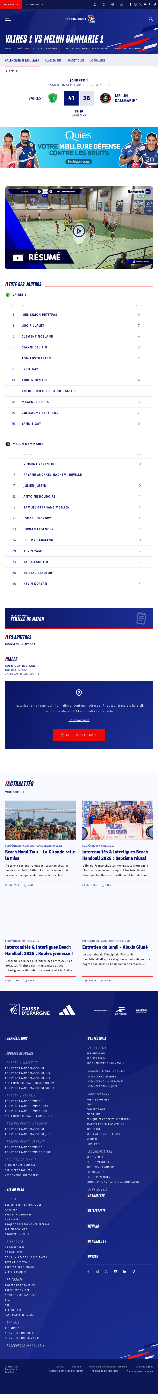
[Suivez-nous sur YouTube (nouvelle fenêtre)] (145, 4)
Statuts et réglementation (105, 1124)
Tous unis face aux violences (26, 1257)
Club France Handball (21, 1165)
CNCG (90, 1104)
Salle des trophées (18, 1170)
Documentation (100, 1151)
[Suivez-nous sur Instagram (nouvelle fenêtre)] (135, 4)
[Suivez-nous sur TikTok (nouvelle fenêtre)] (155, 4)
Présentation (96, 1053)
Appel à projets (16, 1272)
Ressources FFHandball (26, 1345)
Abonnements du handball (106, 1063)
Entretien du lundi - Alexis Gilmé (115, 947)
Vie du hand (15, 1190)
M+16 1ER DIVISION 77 (101, 49)
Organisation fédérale (107, 1071)
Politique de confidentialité (105, 1371)
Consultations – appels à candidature (113, 1181)
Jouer (11, 1199)
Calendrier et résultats (22, 60)
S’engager (15, 1242)
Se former (15, 1279)
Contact (60, 1366)
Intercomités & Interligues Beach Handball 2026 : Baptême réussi (115, 855)
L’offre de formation (20, 1285)
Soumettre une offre (20, 1333)
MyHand (93, 1226)
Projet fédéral (97, 1058)
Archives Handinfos (101, 1167)
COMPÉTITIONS (96, 1109)
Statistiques (75, 60)
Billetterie (96, 1211)
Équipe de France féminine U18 (26, 1111)
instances (9, 4)
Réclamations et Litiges (103, 1134)
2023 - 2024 (37, 49)
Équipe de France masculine (25, 1068)
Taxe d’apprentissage (19, 1315)
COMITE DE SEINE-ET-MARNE (76, 49)
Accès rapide (32, 4)
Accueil (9, 49)
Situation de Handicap (20, 1295)
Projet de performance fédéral (27, 1224)
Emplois (13, 1322)
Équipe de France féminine (23, 1101)
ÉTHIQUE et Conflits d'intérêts (108, 1119)
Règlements (95, 1157)
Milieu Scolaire (16, 1229)
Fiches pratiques (98, 1177)
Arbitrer (11, 1209)
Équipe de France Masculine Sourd (29, 1088)
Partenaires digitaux (20, 1267)
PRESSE (93, 1257)
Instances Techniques (102, 1086)
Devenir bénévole (17, 1262)
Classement (53, 60)
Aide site (76, 1366)
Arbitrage (94, 1129)
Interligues (107, 845)
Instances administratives (105, 1081)
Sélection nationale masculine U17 (30, 1083)
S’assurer (12, 1219)
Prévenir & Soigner (18, 1214)
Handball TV (97, 1242)
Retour (13, 71)
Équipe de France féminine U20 (26, 1106)
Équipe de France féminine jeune (28, 1152)
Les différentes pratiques (23, 1204)
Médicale (93, 1139)
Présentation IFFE (17, 1290)
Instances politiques (101, 1076)
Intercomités (31, 941)
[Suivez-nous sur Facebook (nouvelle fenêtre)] (130, 4)
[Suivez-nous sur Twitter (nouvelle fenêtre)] (140, 4)
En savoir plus (79, 720)
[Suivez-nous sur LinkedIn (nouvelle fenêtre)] (150, 4)
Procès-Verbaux (98, 1162)
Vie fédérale (97, 1039)
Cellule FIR (13, 1310)
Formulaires (96, 1172)
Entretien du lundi (119, 941)
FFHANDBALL (97, 1048)
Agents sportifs (98, 1099)
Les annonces (14, 1328)
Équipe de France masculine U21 (27, 1073)
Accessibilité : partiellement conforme (108, 1366)
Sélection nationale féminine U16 (28, 1116)
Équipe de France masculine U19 (27, 1078)
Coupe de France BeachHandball (42, 845)
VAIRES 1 (35, 98)
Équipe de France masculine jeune (29, 1134)
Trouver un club (17, 1234)
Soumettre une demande (22, 1338)
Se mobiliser (14, 1252)
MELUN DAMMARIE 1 (126, 98)
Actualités (97, 60)
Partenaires (98, 1189)
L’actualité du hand (94, 941)
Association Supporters (22, 1175)
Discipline (93, 1114)
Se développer (15, 1247)
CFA (7, 1300)
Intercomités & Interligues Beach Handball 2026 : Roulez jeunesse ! (39, 950)
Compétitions (22, 49)
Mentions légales (144, 1366)
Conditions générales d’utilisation (66, 1371)
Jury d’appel (95, 1144)
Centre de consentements (140, 1371)
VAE (7, 1305)
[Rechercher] (151, 19)
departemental (53, 49)
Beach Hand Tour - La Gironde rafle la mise (40, 855)
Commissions (98, 1094)
